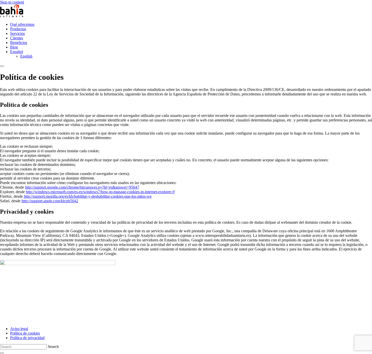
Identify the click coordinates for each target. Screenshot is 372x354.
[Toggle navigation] (2, 66)
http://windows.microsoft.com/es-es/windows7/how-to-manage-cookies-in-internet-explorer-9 (100, 192)
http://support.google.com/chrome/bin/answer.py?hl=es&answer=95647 (82, 187)
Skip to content (12, 2)
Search (53, 346)
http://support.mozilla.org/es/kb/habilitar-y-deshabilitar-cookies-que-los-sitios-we (88, 196)
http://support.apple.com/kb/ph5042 (50, 201)
